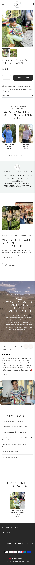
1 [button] (9, 155)
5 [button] (16, 155)
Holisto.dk (28, 561)
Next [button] (33, 139)
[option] (17, 28)
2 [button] (11, 155)
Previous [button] (2, 139)
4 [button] (14, 155)
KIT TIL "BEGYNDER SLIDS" (9, 145)
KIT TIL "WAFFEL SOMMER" (26, 145)
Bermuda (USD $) (17, 558)
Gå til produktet (12, 265)
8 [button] (21, 155)
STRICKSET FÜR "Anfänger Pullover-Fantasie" (17, 512)
